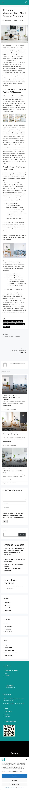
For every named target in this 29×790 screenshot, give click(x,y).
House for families (8, 324)
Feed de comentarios (10, 653)
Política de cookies (8, 787)
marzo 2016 (8, 608)
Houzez (17, 324)
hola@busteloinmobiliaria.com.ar (14, 703)
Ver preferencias (14, 784)
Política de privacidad (11, 721)
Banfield (7, 676)
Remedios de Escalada (11, 670)
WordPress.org (9, 655)
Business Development (16, 321)
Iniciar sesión (8, 647)
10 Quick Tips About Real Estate (12, 435)
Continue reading (7, 405)
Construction (8, 626)
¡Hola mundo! (8, 557)
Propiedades (8, 711)
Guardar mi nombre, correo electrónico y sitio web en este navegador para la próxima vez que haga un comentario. (14, 515)
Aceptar (14, 776)
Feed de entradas (9, 650)
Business (7, 624)
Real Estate (16, 20)
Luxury (22, 324)
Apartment (6, 321)
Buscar (5, 531)
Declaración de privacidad (18, 787)
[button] (26, 759)
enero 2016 (8, 610)
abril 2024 (7, 605)
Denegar (14, 780)
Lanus (6, 673)
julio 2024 (7, 602)
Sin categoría (8, 631)
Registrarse (8, 645)
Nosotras (7, 714)
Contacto (7, 716)
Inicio (6, 708)
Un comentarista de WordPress (15, 586)
